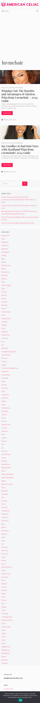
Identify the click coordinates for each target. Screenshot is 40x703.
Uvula (3, 630)
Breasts (4, 295)
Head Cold (5, 395)
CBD (3, 315)
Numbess (4, 491)
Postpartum (5, 511)
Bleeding (4, 275)
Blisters (4, 279)
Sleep (3, 557)
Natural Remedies (7, 474)
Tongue (3, 607)
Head (3, 391)
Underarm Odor (6, 620)
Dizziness (4, 338)
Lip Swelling (5, 454)
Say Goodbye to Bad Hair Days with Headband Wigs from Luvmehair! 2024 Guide (19, 149)
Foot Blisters (5, 375)
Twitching (4, 613)
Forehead (4, 378)
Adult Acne (5, 245)
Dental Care (5, 335)
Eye (2, 345)
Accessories (5, 236)
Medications (5, 464)
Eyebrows (4, 348)
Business (4, 305)
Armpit (3, 255)
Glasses (4, 385)
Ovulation (4, 494)
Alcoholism (5, 252)
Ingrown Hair (6, 424)
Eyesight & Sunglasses (9, 352)
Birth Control (6, 265)
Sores (3, 564)
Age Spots (4, 249)
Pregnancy (5, 514)
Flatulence (5, 371)
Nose (3, 487)
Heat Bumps (5, 408)
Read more (7, 113)
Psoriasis (4, 517)
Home (3, 418)
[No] (38, 697)
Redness (4, 534)
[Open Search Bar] (37, 11)
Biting (3, 269)
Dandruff (4, 332)
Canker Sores (6, 312)
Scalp (3, 541)
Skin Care (4, 550)
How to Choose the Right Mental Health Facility (17, 223)
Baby (3, 259)
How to (4, 421)
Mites (3, 471)
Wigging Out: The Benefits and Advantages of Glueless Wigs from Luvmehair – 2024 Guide (19, 96)
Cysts (3, 328)
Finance (4, 362)
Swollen (4, 590)
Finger (3, 365)
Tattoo (3, 594)
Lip (2, 448)
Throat (3, 600)
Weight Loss (5, 650)
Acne (3, 239)
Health (3, 401)
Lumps (3, 458)
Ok (20, 700)
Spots (3, 570)
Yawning (4, 663)
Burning (4, 302)
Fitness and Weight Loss (9, 368)
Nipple (3, 481)
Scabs (3, 537)
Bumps (3, 299)
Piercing (4, 507)
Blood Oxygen (6, 285)
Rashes (3, 527)
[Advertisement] (20, 34)
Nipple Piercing (6, 484)
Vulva (3, 643)
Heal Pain (4, 398)
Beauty (6, 120)
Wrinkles (4, 660)
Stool (3, 580)
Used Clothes (6, 627)
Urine (3, 623)
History (4, 415)
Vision (3, 637)
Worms (4, 657)
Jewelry (4, 438)
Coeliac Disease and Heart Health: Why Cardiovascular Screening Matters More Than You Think (18, 199)
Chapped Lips (6, 318)
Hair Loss (12, 120)
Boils (3, 289)
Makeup (4, 461)
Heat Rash (4, 411)
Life (2, 444)
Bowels (4, 292)
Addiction (4, 242)
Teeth (3, 597)
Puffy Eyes (5, 521)
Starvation (4, 577)
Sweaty (3, 587)
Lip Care (4, 451)
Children (4, 322)
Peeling (4, 501)
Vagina (3, 633)
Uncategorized (6, 617)
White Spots (5, 653)
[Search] (24, 183)
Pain (2, 497)
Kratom (4, 441)
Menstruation (6, 468)
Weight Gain (5, 647)
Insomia (4, 428)
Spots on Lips (6, 574)
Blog (3, 282)
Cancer (3, 308)
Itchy (3, 434)
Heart (3, 405)
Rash (3, 524)
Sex (2, 544)
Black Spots (5, 272)
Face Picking (5, 355)
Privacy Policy (8, 689)
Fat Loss (4, 358)
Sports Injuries (6, 567)
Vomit (3, 640)
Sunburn (4, 584)
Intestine (4, 431)
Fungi (3, 381)
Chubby (4, 325)
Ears (2, 342)
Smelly (3, 560)
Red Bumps (5, 531)
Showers (4, 547)
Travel (3, 610)
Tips (2, 604)
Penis (3, 504)
